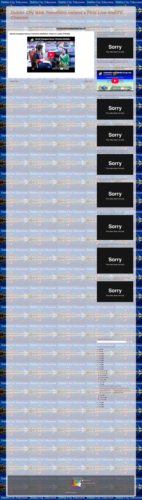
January (102, 399)
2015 (100, 369)
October (102, 375)
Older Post (88, 81)
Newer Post (14, 81)
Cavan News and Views (107, 27)
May (101, 384)
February (102, 397)
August (102, 379)
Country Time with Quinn (70, 27)
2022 (100, 353)
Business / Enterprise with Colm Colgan (89, 27)
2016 (100, 366)
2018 (100, 362)
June (101, 382)
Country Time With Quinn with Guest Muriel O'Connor (114, 388)
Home (51, 81)
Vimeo (127, 62)
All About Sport (38, 27)
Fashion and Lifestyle (56, 27)
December (103, 371)
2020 (100, 358)
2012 (100, 406)
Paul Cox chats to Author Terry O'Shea (110, 386)
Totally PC (46, 27)
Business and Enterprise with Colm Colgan (111, 392)
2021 (100, 356)
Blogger (74, 492)
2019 (100, 360)
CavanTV (30, 27)
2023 (100, 351)
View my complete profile (89, 483)
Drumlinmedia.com (118, 62)
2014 (100, 402)
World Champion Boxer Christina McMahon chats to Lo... (115, 390)
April (101, 395)
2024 (100, 349)
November (103, 373)
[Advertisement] (114, 320)
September (103, 377)
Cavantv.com (87, 480)
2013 (100, 404)
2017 (100, 364)
